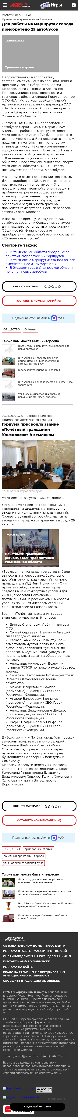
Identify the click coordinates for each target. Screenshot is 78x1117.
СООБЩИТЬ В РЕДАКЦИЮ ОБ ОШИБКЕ (31, 980)
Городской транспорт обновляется (39, 370)
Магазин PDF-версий (50, 951)
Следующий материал (37, 1107)
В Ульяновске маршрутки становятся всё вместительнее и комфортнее (40, 262)
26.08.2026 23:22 (12, 415)
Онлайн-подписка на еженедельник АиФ (37, 956)
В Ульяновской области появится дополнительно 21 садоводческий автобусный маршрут (38, 361)
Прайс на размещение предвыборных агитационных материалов (34, 973)
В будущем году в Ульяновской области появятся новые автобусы (39, 269)
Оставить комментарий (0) (39, 300)
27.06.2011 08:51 (12, 15)
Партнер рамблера (56, 1099)
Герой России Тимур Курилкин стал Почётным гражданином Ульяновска (45, 905)
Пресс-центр (55, 945)
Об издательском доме (22, 945)
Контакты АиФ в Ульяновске (26, 961)
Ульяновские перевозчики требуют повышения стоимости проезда (39, 395)
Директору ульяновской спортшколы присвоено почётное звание (40, 881)
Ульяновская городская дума (22, 491)
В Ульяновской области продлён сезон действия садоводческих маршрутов (39, 254)
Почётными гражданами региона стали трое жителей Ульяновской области (44, 893)
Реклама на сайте (18, 967)
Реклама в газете (17, 951)
